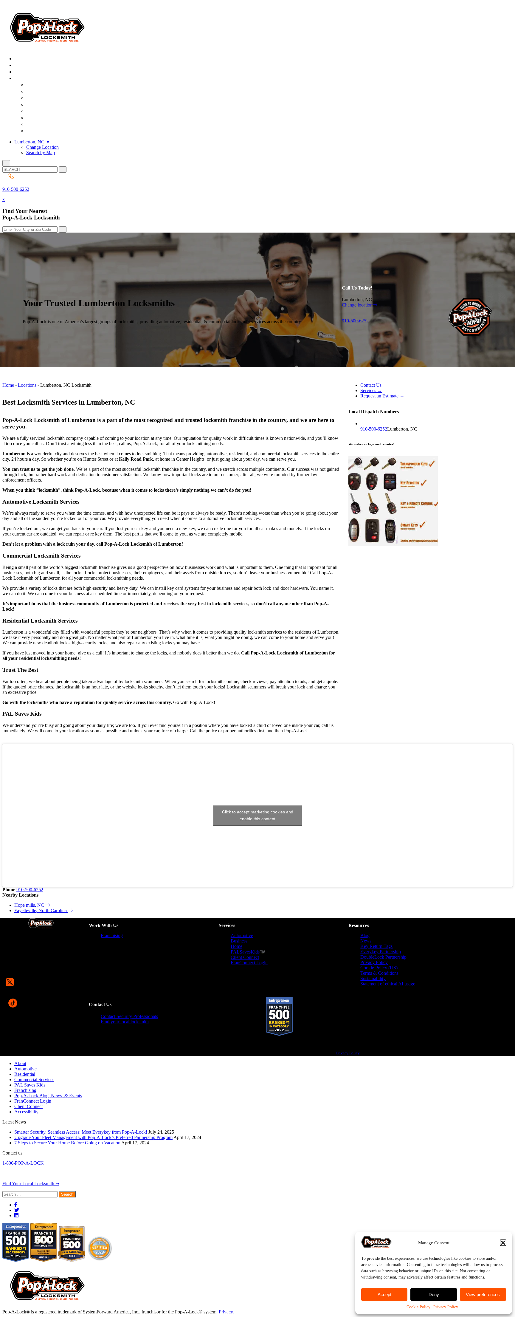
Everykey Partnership (380, 951)
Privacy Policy (445, 1307)
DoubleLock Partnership (383, 956)
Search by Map (40, 152)
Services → (371, 390)
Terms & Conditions (379, 973)
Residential (24, 1074)
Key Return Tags (376, 946)
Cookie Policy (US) (379, 967)
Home (8, 385)
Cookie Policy (418, 1307)
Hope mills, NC (29, 905)
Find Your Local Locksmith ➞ (30, 1183)
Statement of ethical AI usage (387, 983)
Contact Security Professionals (129, 1016)
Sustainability (373, 978)
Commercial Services (34, 1079)
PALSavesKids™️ (248, 951)
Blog (365, 935)
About (20, 1063)
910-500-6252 (15, 189)
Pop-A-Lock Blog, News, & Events (48, 1095)
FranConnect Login (249, 962)
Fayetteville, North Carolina (41, 910)
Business (239, 940)
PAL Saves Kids (29, 1084)
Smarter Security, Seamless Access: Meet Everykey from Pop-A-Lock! (80, 1132)
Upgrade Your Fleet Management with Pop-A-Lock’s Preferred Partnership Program (93, 1137)
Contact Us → (373, 385)
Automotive (242, 935)
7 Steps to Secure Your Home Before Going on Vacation (67, 1142)
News (365, 940)
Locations (27, 385)
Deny (434, 1294)
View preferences (483, 1294)
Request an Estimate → (382, 395)
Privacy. (226, 1311)
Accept (384, 1294)
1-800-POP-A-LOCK (23, 1163)
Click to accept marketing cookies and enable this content (257, 815)
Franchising (112, 935)
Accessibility (26, 1111)
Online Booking (50, 131)
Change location (357, 304)
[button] (503, 1243)
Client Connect (245, 957)
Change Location (42, 147)
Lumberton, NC (32, 141)
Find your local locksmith (125, 1021)
